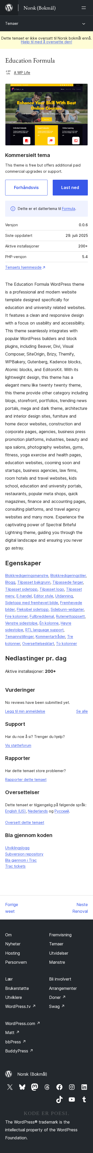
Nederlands (38, 811)
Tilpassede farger (67, 582)
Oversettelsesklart (38, 643)
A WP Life (22, 72)
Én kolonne (49, 623)
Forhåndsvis (26, 187)
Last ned (70, 187)
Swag (57, 1006)
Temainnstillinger (19, 636)
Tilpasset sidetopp (21, 589)
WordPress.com (22, 1023)
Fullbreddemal (42, 616)
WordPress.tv (20, 1006)
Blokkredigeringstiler (68, 575)
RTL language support (44, 630)
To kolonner (66, 643)
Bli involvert (60, 979)
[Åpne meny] (84, 8)
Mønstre (57, 962)
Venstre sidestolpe (21, 623)
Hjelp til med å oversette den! (46, 42)
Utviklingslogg (17, 848)
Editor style (43, 596)
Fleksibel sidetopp (33, 609)
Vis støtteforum (18, 745)
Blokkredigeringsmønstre (26, 575)
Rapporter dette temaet (26, 779)
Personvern (16, 962)
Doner (57, 997)
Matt (12, 1032)
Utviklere (13, 997)
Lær (9, 979)
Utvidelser (58, 953)
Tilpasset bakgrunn (33, 582)
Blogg (10, 582)
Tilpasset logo (52, 589)
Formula (68, 208)
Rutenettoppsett (70, 616)
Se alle (82, 711)
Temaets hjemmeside (23, 267)
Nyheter (12, 943)
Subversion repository (24, 854)
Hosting (12, 953)
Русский (62, 811)
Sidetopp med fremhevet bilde (31, 602)
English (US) (15, 811)
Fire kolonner (16, 616)
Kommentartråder (50, 636)
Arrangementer (63, 988)
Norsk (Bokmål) (32, 1074)
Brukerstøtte (17, 988)
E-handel (24, 596)
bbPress (15, 1041)
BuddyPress (19, 1050)
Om (8, 934)
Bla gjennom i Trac (21, 860)
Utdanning (64, 596)
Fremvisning (60, 934)
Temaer (11, 23)
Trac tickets (15, 866)
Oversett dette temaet (24, 822)
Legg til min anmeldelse (25, 711)
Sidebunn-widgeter (67, 609)
